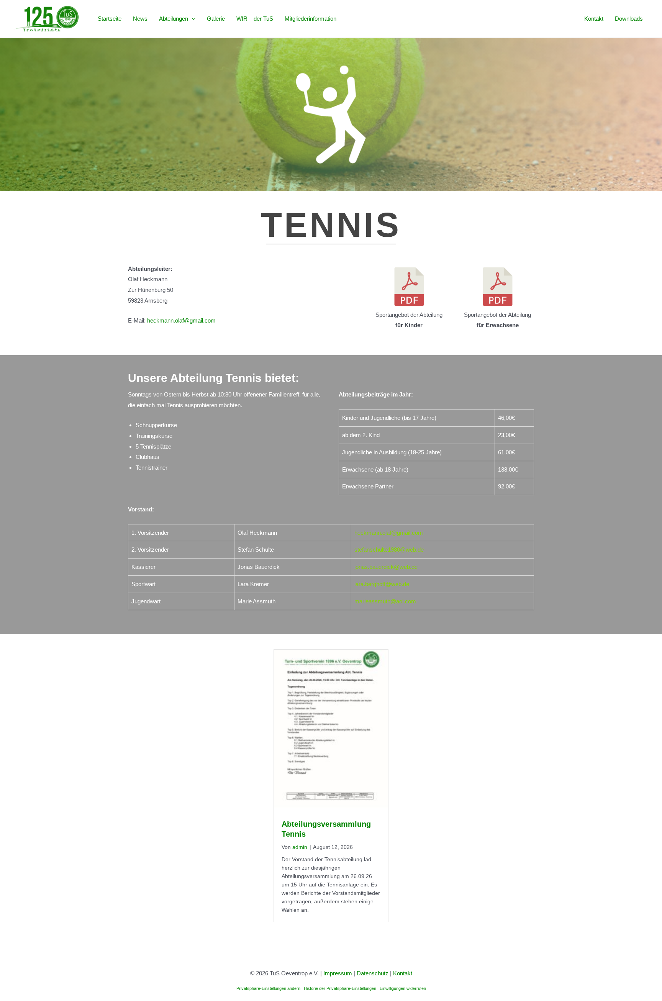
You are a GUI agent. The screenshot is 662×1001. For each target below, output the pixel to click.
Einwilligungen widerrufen (403, 988)
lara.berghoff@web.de (381, 584)
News (140, 18)
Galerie (216, 18)
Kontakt (593, 18)
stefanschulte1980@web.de (389, 549)
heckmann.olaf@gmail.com (181, 320)
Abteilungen (173, 18)
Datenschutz (372, 973)
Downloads (629, 18)
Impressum (337, 973)
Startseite (109, 18)
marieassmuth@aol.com (385, 601)
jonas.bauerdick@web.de (386, 567)
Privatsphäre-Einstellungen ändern (268, 988)
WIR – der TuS (254, 18)
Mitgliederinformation (310, 18)
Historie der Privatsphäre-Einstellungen (340, 988)
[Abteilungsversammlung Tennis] (331, 730)
